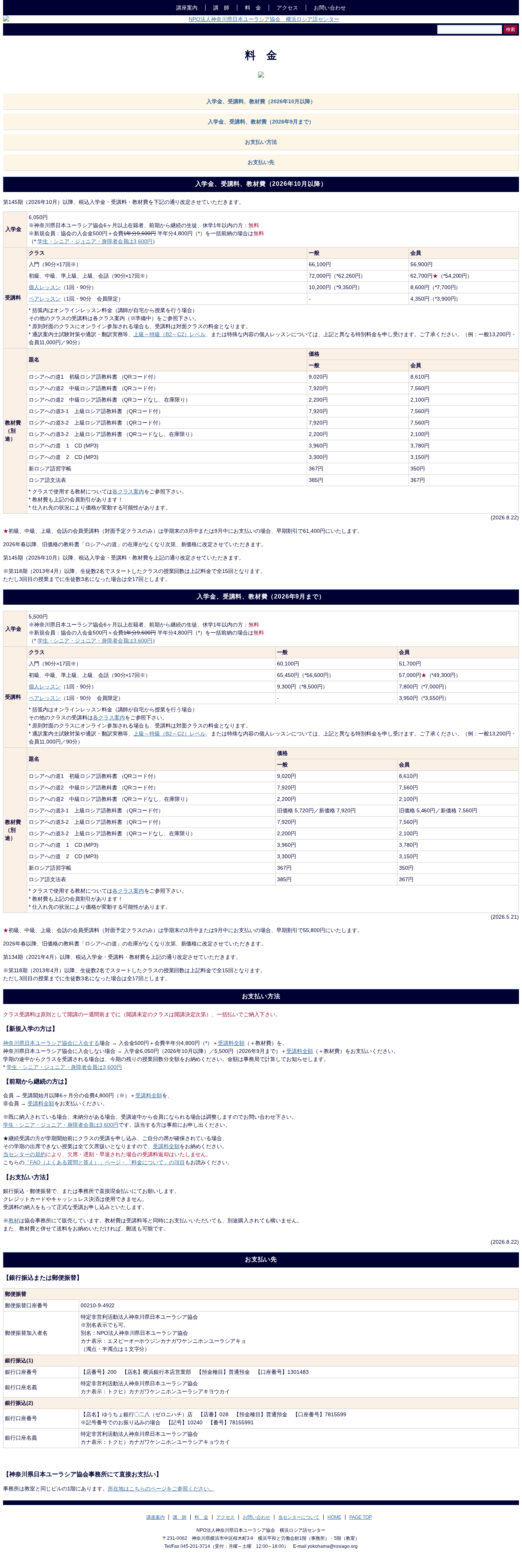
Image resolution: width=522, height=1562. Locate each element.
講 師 (221, 8)
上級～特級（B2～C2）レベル (169, 334)
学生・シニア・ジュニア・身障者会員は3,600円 (95, 241)
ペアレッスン (45, 299)
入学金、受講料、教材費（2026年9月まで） (261, 122)
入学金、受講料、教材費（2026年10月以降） (261, 101)
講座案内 (187, 8)
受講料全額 (231, 1043)
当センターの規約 (24, 1154)
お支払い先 (261, 162)
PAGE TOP (360, 1517)
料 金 (253, 8)
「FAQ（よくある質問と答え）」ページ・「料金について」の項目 (104, 1162)
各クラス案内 (128, 491)
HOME (334, 1517)
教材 (13, 1220)
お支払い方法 (261, 142)
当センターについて (298, 1517)
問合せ (330, 8)
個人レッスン (45, 287)
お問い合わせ (256, 1517)
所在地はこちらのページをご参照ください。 (161, 1489)
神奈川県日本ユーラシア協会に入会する (51, 1043)
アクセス (287, 8)
